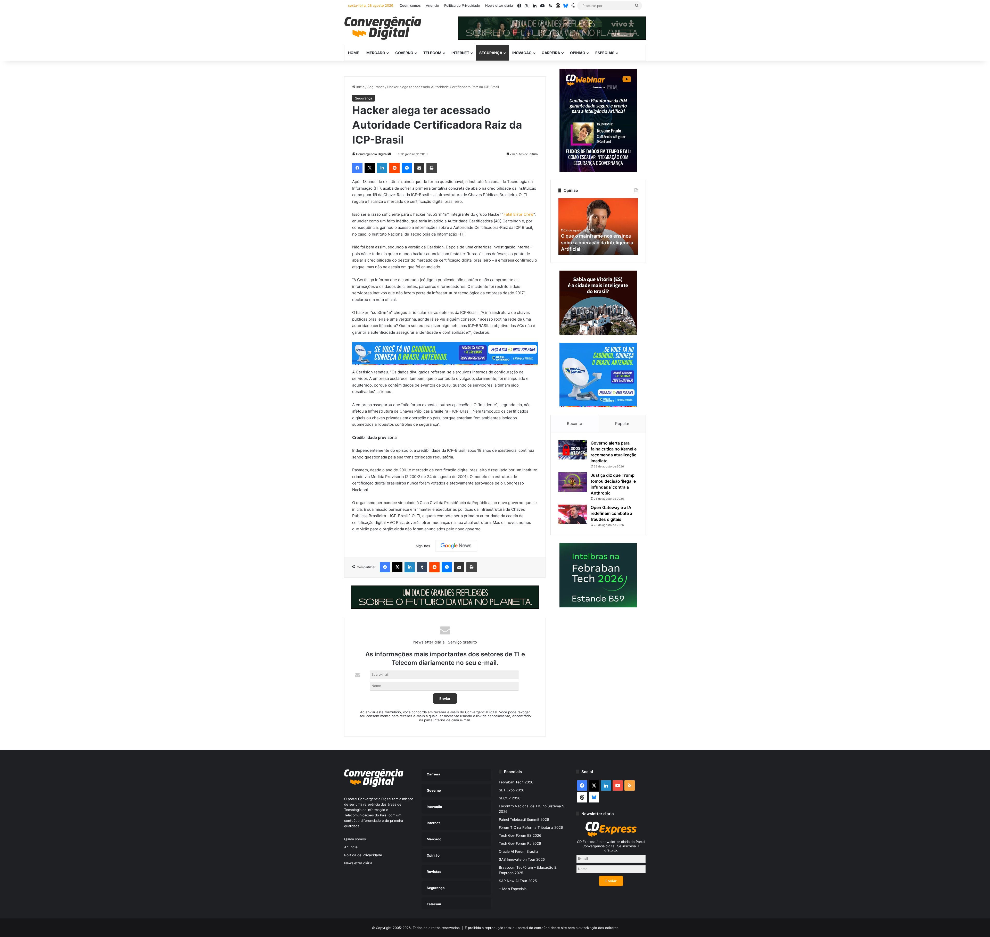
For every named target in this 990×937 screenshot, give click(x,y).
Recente (574, 423)
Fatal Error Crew (518, 214)
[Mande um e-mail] (389, 154)
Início (360, 87)
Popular (622, 423)
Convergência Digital (371, 154)
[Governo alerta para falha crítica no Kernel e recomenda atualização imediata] (572, 449)
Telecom (432, 53)
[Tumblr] (422, 567)
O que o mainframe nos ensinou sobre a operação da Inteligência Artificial (597, 242)
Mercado (375, 53)
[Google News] (456, 545)
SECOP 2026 (510, 798)
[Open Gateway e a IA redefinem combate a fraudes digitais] (572, 514)
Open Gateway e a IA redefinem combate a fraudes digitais (611, 513)
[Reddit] (394, 168)
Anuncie (432, 5)
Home (353, 53)
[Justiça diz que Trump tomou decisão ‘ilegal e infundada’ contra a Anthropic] (572, 482)
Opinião (577, 53)
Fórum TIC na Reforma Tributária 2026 (531, 827)
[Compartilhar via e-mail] (419, 168)
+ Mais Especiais (512, 889)
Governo (404, 53)
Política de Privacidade (462, 5)
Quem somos (410, 5)
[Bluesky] (566, 6)
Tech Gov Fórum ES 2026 (520, 835)
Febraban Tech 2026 (516, 782)
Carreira (551, 53)
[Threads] (558, 6)
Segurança (490, 53)
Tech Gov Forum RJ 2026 (520, 843)
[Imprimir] (431, 168)
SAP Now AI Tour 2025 (518, 881)
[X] (370, 168)
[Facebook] (357, 168)
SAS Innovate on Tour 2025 (522, 859)
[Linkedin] (382, 168)
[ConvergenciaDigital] (383, 28)
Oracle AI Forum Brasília (518, 851)
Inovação (522, 53)
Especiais (604, 53)
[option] (598, 226)
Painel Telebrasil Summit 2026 (524, 819)
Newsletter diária (499, 5)
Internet (460, 53)
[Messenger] (407, 168)
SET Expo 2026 (511, 790)
